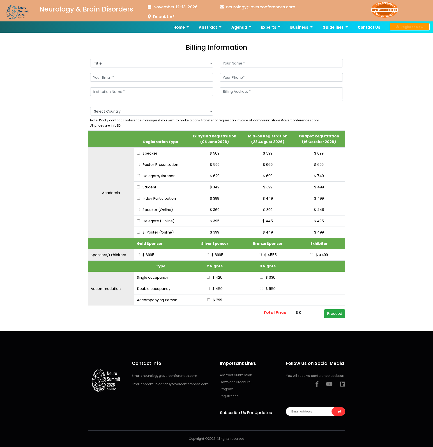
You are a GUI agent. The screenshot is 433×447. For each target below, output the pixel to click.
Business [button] (299, 27)
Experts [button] (269, 27)
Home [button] (179, 27)
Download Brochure (235, 382)
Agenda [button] (239, 27)
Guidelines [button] (333, 27)
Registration (229, 396)
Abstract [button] (208, 27)
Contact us (369, 27)
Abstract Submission (236, 375)
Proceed (334, 313)
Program (226, 389)
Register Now (411, 26)
